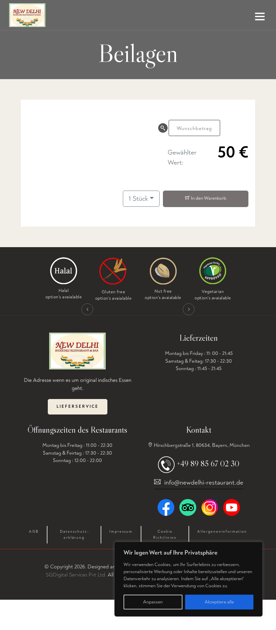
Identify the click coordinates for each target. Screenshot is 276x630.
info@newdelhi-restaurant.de (203, 482)
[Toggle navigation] (260, 18)
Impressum (121, 531)
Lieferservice (78, 406)
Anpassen (153, 602)
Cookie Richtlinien (165, 534)
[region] (188, 579)
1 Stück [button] (138, 198)
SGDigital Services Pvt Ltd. (76, 574)
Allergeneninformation (222, 531)
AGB (34, 531)
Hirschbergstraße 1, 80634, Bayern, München (201, 445)
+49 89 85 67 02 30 (208, 463)
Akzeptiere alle (219, 602)
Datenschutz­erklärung (74, 534)
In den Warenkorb (208, 198)
